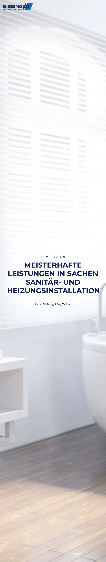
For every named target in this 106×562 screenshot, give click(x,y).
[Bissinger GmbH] (18, 6)
